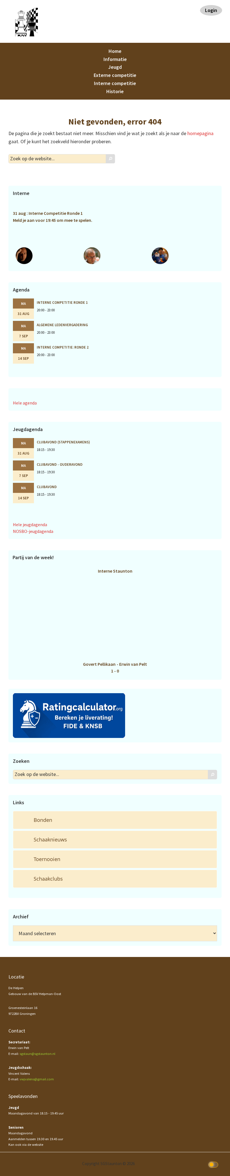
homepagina (200, 133)
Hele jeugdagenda (30, 524)
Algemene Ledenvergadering (62, 325)
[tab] (115, 820)
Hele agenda (25, 403)
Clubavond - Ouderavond (59, 464)
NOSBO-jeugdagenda (33, 531)
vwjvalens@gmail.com (37, 1079)
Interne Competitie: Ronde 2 (63, 347)
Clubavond (47, 486)
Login (211, 10)
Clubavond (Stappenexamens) (63, 442)
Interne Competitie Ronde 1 (62, 302)
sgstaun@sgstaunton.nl (37, 1054)
